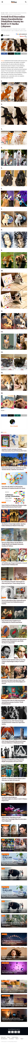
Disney (2, 60)
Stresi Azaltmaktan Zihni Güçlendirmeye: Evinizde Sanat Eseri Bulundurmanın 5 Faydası (14, 602)
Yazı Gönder (11, 1038)
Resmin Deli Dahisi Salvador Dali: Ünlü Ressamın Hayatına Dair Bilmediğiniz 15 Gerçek (13, 681)
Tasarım (6, 12)
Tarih (3, 539)
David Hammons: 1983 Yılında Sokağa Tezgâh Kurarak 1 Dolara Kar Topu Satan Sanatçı (13, 722)
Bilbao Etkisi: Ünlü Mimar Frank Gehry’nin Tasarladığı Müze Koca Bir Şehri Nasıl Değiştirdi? (14, 819)
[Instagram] (15, 1032)
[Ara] (25, 2)
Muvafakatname (4, 1038)
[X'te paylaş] (11, 54)
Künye (8, 1037)
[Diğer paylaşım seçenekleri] (24, 54)
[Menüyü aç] (2, 2)
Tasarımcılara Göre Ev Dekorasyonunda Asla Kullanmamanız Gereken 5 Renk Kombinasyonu (13, 702)
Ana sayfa (2, 12)
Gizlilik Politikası (15, 1037)
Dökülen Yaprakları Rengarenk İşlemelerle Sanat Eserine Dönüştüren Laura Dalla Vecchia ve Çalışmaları (14, 641)
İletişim (22, 1038)
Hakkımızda (3, 1037)
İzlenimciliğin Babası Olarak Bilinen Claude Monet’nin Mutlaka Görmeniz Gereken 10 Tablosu (12, 544)
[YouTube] (18, 1032)
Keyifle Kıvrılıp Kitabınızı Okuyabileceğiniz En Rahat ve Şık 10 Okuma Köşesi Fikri (14, 799)
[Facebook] (9, 1032)
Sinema (3, 521)
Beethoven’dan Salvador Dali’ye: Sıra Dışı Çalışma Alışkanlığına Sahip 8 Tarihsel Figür (13, 661)
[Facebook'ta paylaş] (4, 54)
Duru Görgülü (6, 35)
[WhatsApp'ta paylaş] (17, 54)
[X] (12, 1032)
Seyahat (4, 775)
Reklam (17, 1038)
